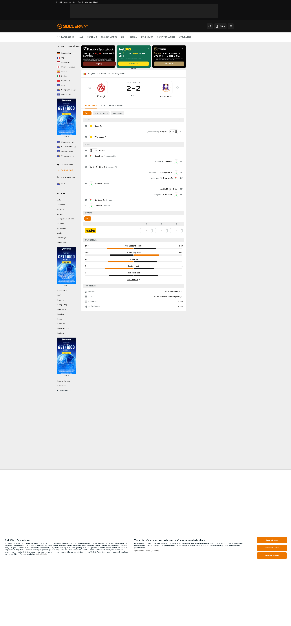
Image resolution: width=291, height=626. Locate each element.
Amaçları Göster (272, 555)
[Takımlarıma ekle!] (89, 87)
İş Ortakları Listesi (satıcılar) (146, 550)
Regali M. (99, 156)
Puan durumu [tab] (116, 105)
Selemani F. (111, 167)
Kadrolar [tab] (118, 113)
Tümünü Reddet (272, 548)
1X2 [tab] (87, 218)
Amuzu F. (169, 161)
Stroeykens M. (166, 172)
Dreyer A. (158, 194)
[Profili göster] (101, 87)
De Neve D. (100, 200)
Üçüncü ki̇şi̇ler (41, 554)
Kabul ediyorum (271, 540)
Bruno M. (98, 183)
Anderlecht (166, 96)
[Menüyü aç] (231, 26)
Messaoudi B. (110, 156)
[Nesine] (90, 230)
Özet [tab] (87, 113)
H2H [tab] (103, 105)
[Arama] (210, 26)
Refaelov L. (153, 172)
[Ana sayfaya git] (78, 26)
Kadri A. (107, 205)
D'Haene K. (111, 200)
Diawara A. (168, 178)
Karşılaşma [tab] (91, 105)
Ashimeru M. (153, 131)
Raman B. (159, 161)
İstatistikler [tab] (101, 113)
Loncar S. (99, 205)
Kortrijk (101, 96)
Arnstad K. (168, 194)
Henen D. (108, 183)
